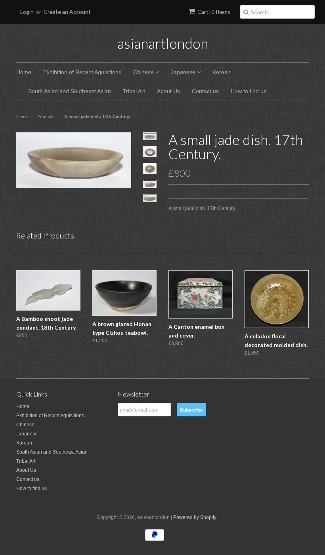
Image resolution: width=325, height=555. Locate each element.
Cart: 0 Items (213, 11)
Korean (221, 72)
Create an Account (67, 11)
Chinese (144, 72)
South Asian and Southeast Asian (69, 91)
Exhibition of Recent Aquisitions (82, 72)
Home (23, 72)
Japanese (184, 72)
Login (27, 11)
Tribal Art (134, 91)
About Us (168, 91)
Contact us (205, 91)
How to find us (248, 91)
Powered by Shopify (194, 517)
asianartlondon (162, 43)
